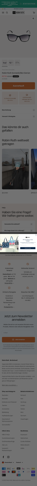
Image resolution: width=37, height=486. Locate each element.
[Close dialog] (36, 235)
